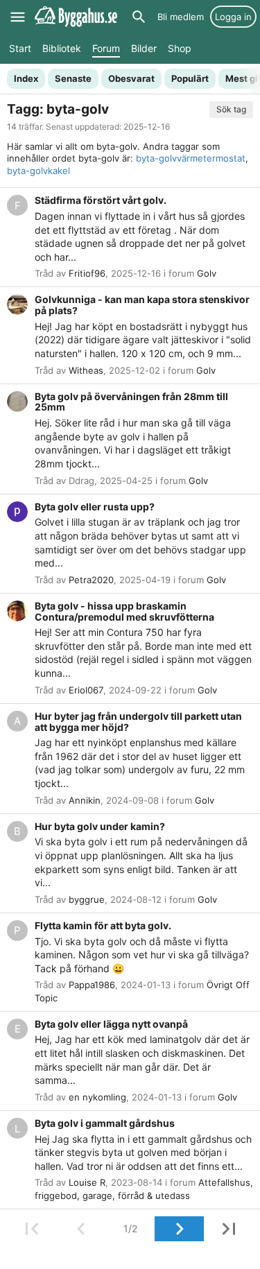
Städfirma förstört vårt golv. (100, 200)
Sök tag (231, 109)
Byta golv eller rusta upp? (95, 506)
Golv (206, 273)
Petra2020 (91, 579)
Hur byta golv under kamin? (100, 826)
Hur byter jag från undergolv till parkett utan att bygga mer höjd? (138, 721)
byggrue (87, 899)
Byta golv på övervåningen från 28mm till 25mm (131, 401)
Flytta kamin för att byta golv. (103, 925)
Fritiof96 (87, 273)
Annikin (85, 800)
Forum (106, 48)
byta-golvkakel (38, 170)
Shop (179, 48)
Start (20, 48)
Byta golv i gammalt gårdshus (105, 1123)
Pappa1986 (92, 984)
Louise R (87, 1182)
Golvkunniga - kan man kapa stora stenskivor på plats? (142, 304)
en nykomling (97, 1097)
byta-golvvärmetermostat (190, 158)
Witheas (86, 370)
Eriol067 (86, 690)
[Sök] (139, 16)
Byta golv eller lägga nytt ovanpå (111, 1024)
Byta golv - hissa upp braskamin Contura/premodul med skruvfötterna (124, 611)
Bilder (144, 48)
